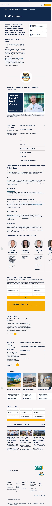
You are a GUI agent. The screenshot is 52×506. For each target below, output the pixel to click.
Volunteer (23, 484)
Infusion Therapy (10, 412)
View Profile (10, 270)
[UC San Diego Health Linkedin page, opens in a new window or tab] (35, 496)
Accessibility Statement (22, 503)
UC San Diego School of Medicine (13, 504)
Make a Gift (24, 488)
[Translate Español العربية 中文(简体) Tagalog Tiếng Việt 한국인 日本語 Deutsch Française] (40, 1)
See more (26, 297)
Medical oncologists (10, 286)
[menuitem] (15, 5)
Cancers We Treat (23, 412)
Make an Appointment (47, 4)
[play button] (25, 102)
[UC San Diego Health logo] (12, 470)
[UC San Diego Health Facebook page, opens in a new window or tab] (39, 496)
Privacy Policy (16, 503)
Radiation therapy (11, 191)
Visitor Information (10, 487)
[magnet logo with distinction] (39, 467)
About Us (17, 481)
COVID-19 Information (41, 488)
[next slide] (50, 248)
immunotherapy (19, 205)
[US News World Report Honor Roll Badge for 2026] (41, 474)
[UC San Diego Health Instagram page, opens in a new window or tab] (37, 496)
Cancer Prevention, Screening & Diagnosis (12, 416)
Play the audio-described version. (18, 118)
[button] (42, 5)
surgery (8, 181)
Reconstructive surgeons (11, 290)
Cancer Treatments (36, 412)
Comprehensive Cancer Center (16, 50)
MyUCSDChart (32, 0)
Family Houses (9, 490)
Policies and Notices (9, 503)
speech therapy (25, 218)
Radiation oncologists (37, 290)
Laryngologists (36, 286)
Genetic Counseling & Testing (25, 416)
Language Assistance (35, 503)
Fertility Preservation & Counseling (38, 416)
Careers (40, 485)
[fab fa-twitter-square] (44, 496)
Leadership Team (18, 484)
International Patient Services (11, 489)
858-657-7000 (49, 0)
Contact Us (41, 491)
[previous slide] (2, 248)
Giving (40, 481)
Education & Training (33, 488)
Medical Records (9, 484)
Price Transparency (19, 489)
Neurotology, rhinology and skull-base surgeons (25, 290)
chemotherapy (34, 204)
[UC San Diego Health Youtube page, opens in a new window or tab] (42, 496)
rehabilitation (10, 215)
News (40, 483)
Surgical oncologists (23, 286)
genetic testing (25, 203)
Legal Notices (29, 503)
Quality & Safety (18, 483)
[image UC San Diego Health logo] (6, 4)
